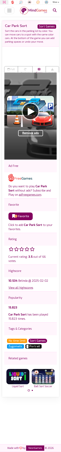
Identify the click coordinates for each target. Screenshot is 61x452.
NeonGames (35, 448)
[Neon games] (4, 2)
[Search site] (55, 10)
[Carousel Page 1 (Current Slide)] (29, 390)
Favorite (23, 216)
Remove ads (30, 133)
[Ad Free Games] (12, 2)
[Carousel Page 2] (32, 390)
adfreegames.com (30, 195)
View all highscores (20, 288)
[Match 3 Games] (46, 2)
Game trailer (39, 71)
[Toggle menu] (9, 10)
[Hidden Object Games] (21, 2)
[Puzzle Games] (38, 2)
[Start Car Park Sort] (30, 111)
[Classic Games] (29, 2)
